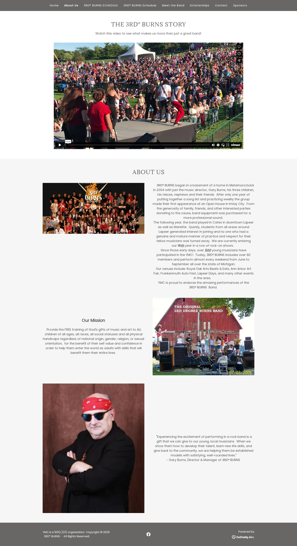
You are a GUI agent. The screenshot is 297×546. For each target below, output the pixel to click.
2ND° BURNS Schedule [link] (140, 5)
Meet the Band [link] (173, 5)
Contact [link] (221, 5)
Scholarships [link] (200, 5)
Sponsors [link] (240, 5)
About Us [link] (71, 5)
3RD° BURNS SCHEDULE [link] (101, 5)
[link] (148, 534)
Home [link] (54, 5)
